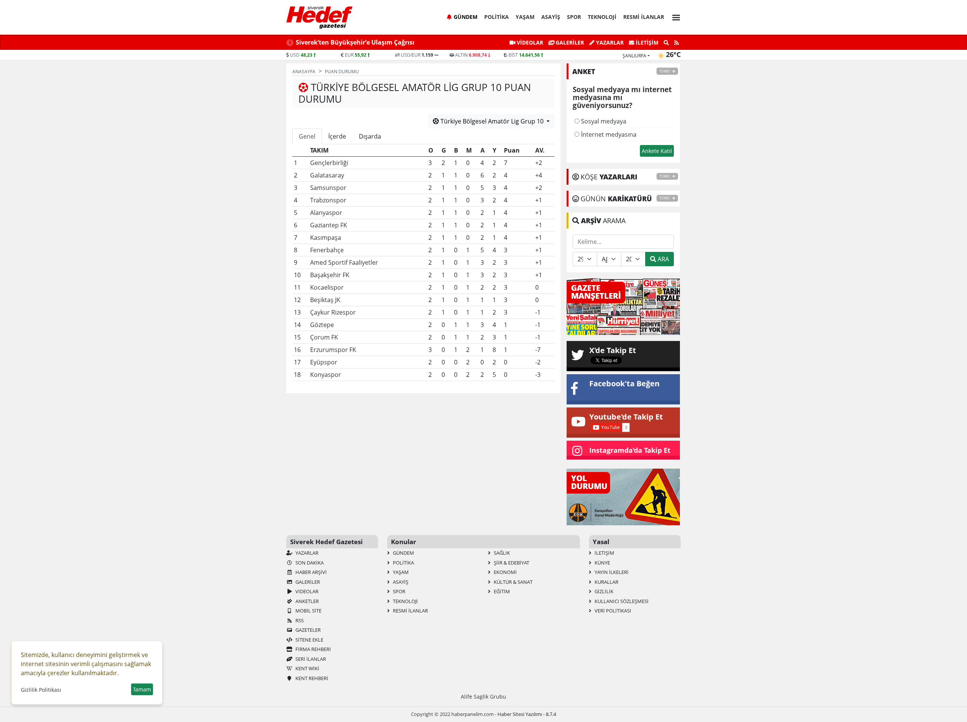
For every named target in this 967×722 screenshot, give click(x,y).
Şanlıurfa (634, 55)
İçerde (337, 136)
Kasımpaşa (325, 237)
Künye (601, 562)
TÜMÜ (665, 71)
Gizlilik (603, 591)
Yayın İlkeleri (611, 572)
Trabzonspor (328, 200)
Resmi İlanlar (643, 16)
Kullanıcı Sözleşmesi (621, 601)
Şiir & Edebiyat (511, 562)
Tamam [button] (142, 689)
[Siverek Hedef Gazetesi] (319, 17)
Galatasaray (327, 175)
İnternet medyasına (607, 134)
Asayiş (550, 16)
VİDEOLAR (529, 42)
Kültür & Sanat (513, 582)
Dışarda (370, 136)
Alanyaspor (326, 212)
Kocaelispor (327, 287)
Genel (307, 136)
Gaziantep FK (328, 225)
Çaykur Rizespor (333, 312)
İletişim (646, 42)
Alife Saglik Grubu (483, 696)
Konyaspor (325, 374)
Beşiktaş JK (325, 300)
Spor (574, 16)
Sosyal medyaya (602, 121)
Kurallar (605, 582)
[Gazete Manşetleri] (623, 306)
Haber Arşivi (310, 572)
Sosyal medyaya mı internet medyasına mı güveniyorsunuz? (622, 97)
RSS (299, 620)
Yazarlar (609, 42)
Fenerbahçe (327, 250)
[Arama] (666, 42)
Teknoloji (602, 16)
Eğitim (501, 591)
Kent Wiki (306, 668)
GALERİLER (569, 42)
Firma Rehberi (312, 649)
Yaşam (525, 16)
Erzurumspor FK (333, 350)
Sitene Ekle (308, 639)
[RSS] (676, 42)
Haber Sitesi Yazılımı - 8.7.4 (526, 714)
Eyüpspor (323, 362)
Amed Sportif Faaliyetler (344, 262)
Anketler (306, 601)
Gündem (465, 16)
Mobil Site (307, 610)
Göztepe (322, 325)
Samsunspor (328, 188)
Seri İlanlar (310, 659)
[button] (674, 16)
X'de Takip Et (612, 350)
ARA (662, 259)
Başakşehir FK (329, 275)
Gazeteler (307, 629)
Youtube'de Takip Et (626, 417)
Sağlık (501, 552)
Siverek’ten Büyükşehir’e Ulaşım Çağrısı (355, 42)
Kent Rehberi (311, 678)
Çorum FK (324, 337)
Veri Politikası (612, 610)
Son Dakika (309, 562)
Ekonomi (505, 572)
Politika (496, 16)
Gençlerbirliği (329, 163)
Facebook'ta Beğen (624, 383)
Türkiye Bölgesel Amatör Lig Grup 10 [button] (492, 121)
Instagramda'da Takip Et (629, 450)
